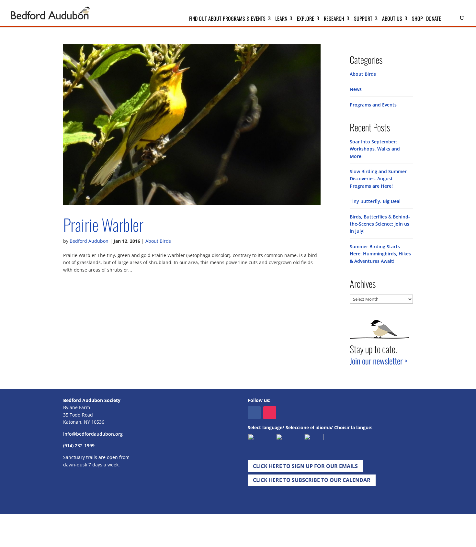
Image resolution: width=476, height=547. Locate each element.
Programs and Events (373, 105)
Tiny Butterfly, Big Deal (375, 201)
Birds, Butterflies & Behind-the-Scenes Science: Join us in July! (380, 224)
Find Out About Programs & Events (227, 19)
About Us (392, 19)
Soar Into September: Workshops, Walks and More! (375, 149)
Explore (305, 19)
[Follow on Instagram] (269, 412)
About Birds (158, 241)
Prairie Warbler (103, 224)
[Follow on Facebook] (254, 412)
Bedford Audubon (89, 241)
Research (334, 19)
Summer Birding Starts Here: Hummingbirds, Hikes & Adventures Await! (380, 253)
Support (363, 19)
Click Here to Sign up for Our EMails (305, 466)
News (356, 89)
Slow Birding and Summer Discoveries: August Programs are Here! (378, 178)
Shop (417, 19)
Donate (433, 19)
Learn (281, 19)
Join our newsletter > (378, 360)
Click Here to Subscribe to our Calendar (311, 480)
